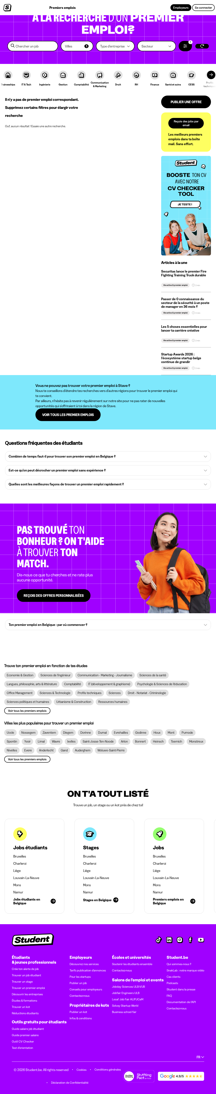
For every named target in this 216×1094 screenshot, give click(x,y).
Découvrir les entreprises (27, 994)
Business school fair (124, 1012)
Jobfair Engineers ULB (125, 993)
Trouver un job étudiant (26, 975)
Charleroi (19, 863)
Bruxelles (19, 856)
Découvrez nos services (84, 964)
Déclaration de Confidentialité (69, 1083)
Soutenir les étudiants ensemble (132, 964)
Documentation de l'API (181, 1002)
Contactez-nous (79, 996)
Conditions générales (107, 1069)
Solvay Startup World (125, 1006)
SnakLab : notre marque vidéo (185, 970)
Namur (18, 892)
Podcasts (172, 983)
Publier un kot (78, 1012)
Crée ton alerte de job (25, 969)
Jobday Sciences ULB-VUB (128, 987)
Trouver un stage (22, 981)
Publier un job (78, 983)
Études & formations (24, 1000)
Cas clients (173, 977)
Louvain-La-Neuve (26, 878)
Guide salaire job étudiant (28, 1029)
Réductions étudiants (25, 1013)
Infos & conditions (81, 1018)
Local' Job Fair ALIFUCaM (127, 999)
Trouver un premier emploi (28, 988)
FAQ (169, 996)
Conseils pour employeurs (86, 989)
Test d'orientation (22, 1048)
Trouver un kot (21, 1007)
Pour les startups (80, 977)
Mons (17, 885)
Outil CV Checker (23, 1041)
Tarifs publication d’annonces (88, 970)
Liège (17, 870)
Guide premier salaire (25, 1035)
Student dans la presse (181, 989)
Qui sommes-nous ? (179, 964)
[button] (77, 46)
